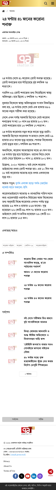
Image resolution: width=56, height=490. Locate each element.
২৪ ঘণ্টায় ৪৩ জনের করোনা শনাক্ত (38, 300)
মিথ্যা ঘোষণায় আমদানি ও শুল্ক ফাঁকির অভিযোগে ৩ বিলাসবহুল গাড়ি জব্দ (36, 335)
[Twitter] (21, 476)
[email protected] (18, 455)
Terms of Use (9, 471)
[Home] (4, 11)
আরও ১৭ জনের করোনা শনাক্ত (36, 274)
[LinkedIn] (34, 476)
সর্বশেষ (6, 312)
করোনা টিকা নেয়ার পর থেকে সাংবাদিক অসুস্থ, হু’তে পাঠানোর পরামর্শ (38, 263)
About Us (8, 466)
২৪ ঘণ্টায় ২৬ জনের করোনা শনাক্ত (37, 287)
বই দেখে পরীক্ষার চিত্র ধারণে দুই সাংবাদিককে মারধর (38, 320)
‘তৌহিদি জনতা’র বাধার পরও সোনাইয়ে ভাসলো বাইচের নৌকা (38, 348)
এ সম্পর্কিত (8, 253)
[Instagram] (40, 476)
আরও (29, 374)
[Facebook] (15, 476)
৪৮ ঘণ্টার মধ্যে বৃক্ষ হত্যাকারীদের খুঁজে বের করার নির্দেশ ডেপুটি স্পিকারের (38, 361)
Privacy (7, 461)
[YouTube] (27, 476)
